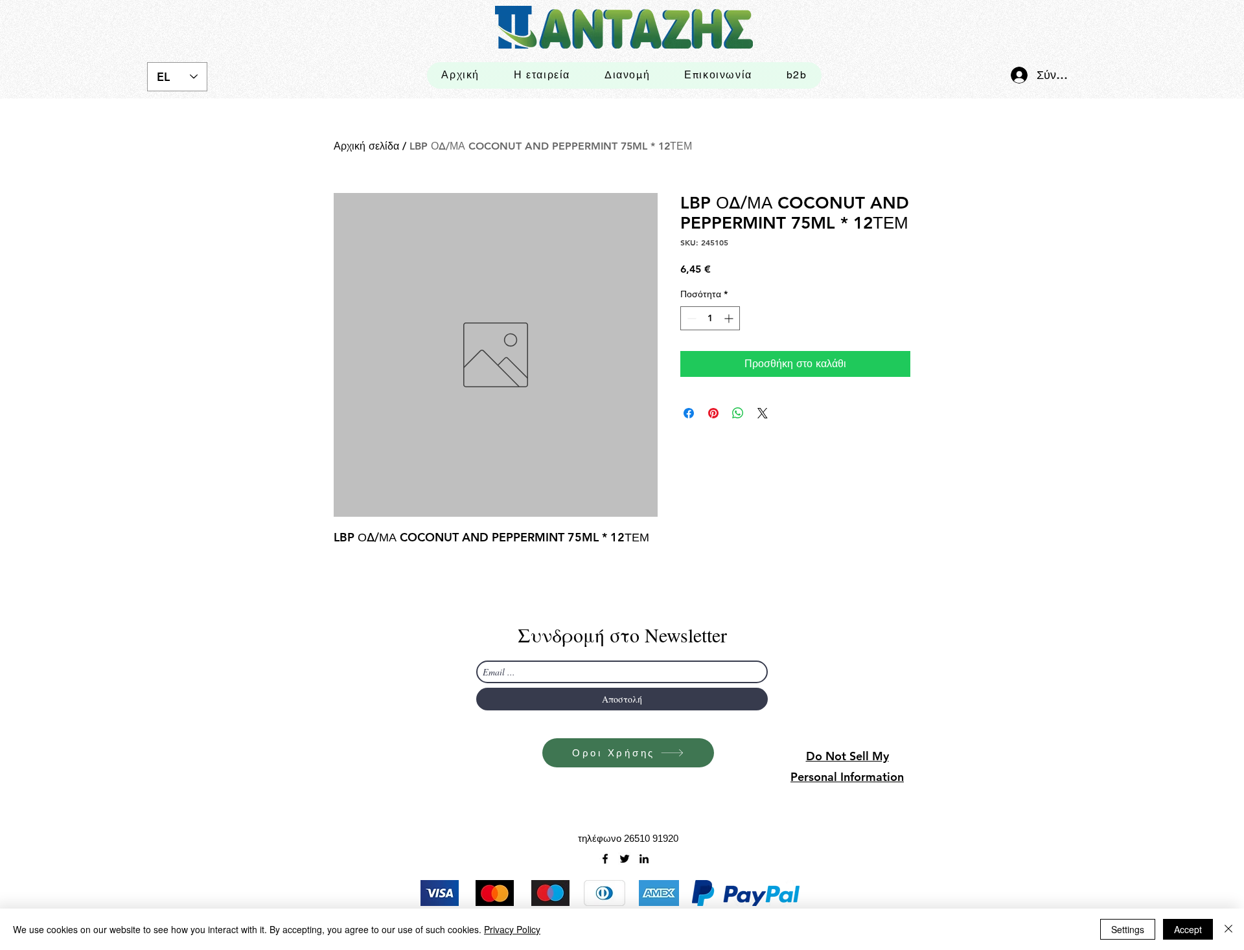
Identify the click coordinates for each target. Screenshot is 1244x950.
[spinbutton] (710, 318)
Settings (1127, 929)
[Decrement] (690, 318)
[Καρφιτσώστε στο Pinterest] (713, 413)
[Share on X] (762, 413)
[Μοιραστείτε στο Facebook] (689, 413)
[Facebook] (605, 858)
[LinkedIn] (644, 858)
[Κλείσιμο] (1228, 929)
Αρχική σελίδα (366, 146)
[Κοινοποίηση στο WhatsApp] (738, 413)
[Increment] (730, 318)
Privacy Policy (512, 929)
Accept (1188, 929)
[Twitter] (624, 858)
